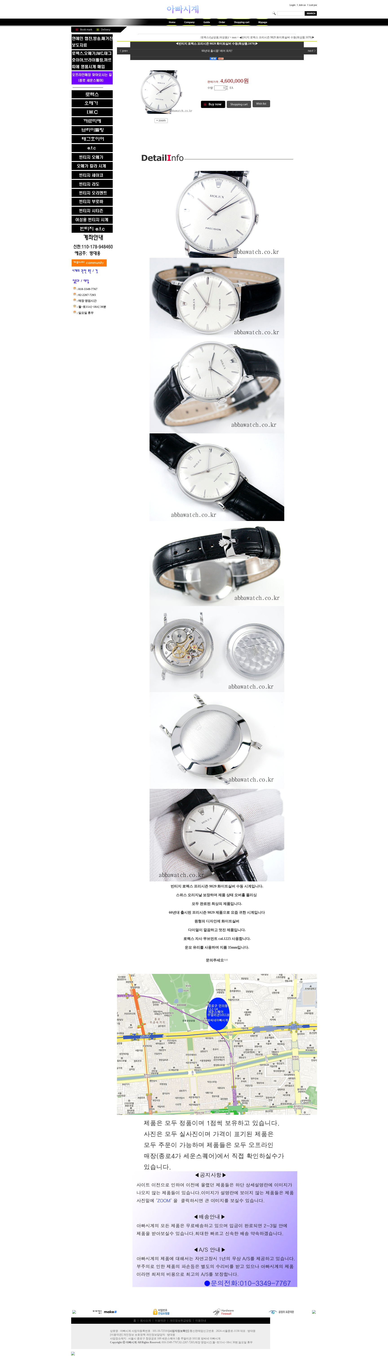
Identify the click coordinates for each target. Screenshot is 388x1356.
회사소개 (145, 1320)
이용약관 (160, 1320)
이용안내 (200, 1320)
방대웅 (171, 1334)
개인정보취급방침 (180, 1320)
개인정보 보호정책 (134, 1334)
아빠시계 (131, 1342)
